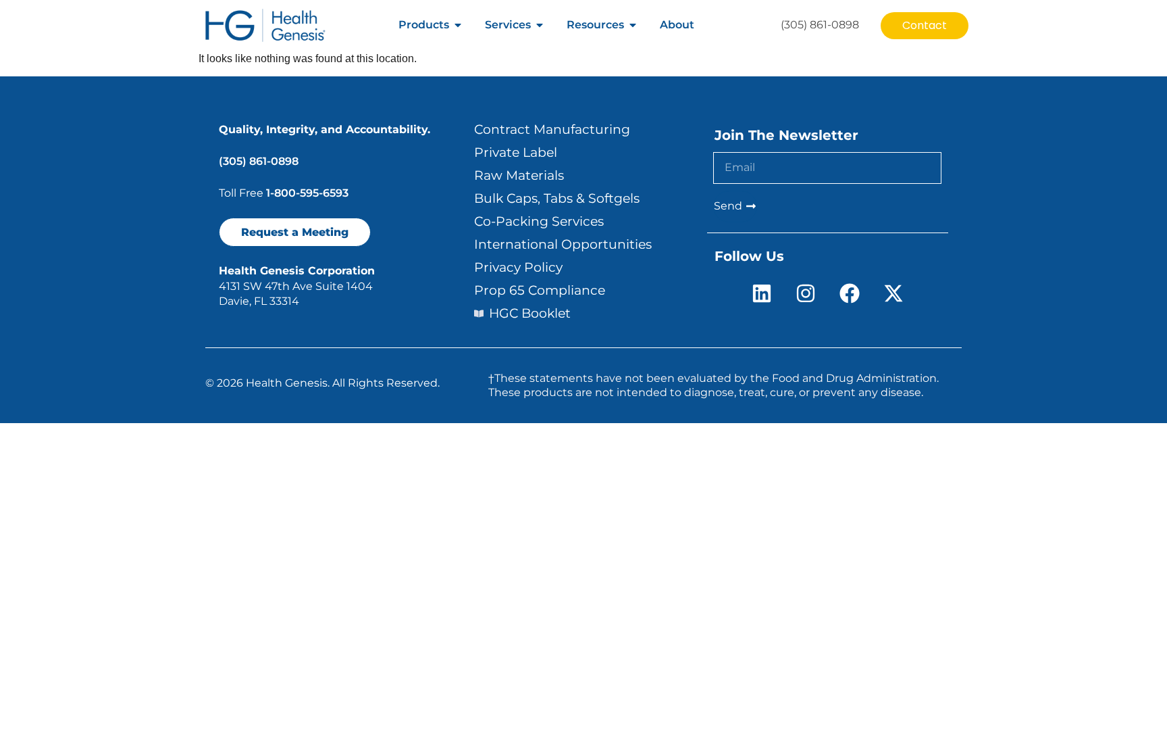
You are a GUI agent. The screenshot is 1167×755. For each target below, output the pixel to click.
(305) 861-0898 (259, 161)
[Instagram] (805, 293)
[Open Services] (539, 25)
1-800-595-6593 (307, 193)
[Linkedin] (762, 293)
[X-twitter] (893, 293)
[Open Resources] (632, 25)
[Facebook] (849, 293)
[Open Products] (457, 25)
